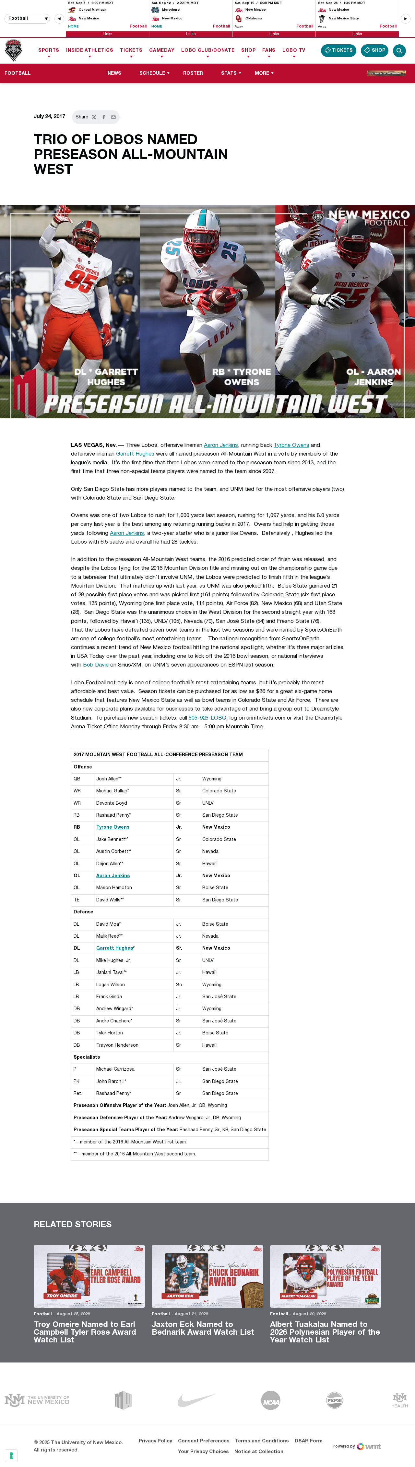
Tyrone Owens (291, 445)
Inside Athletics (89, 51)
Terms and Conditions (262, 1441)
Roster (193, 74)
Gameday (161, 51)
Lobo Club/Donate (207, 51)
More (262, 74)
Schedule (152, 74)
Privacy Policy (155, 1441)
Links (107, 34)
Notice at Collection (258, 1452)
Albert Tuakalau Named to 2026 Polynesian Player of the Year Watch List (325, 1332)
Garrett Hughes (135, 454)
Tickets (131, 51)
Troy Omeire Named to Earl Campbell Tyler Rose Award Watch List (85, 1332)
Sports (48, 51)
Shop (248, 51)
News (114, 74)
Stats (229, 74)
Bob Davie (96, 665)
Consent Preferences (204, 1441)
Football (43, 1314)
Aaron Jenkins (221, 445)
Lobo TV (293, 51)
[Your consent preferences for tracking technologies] (11, 1456)
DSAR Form (309, 1441)
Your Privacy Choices (203, 1452)
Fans (269, 51)
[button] (59, 19)
